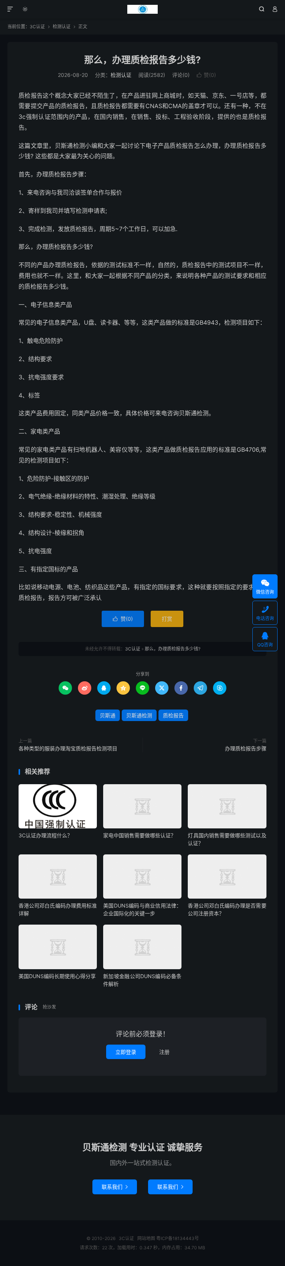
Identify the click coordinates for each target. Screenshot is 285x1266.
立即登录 (125, 1052)
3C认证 (143, 9)
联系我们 (115, 1187)
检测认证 (62, 26)
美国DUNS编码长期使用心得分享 (57, 976)
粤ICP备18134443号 (177, 1238)
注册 (164, 1052)
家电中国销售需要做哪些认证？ (139, 835)
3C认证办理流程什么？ (45, 835)
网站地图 (146, 1238)
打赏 (167, 619)
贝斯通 (107, 715)
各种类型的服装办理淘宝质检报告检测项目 (68, 748)
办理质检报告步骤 (245, 748)
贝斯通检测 (139, 715)
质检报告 (173, 715)
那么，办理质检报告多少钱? (142, 59)
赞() (206, 75)
